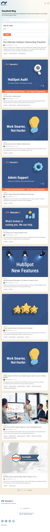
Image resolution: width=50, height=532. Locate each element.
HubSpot (5, 53)
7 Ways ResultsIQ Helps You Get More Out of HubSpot (17, 328)
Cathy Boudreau (8, 330)
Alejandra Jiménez (9, 146)
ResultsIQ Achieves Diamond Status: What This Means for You (19, 476)
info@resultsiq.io (26, 508)
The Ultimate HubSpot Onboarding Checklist (24, 42)
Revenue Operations (13, 53)
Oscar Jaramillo (8, 479)
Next (29, 490)
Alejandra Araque (8, 196)
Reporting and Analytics (36, 386)
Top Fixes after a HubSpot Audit (11, 96)
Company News (12, 337)
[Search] (45, 3)
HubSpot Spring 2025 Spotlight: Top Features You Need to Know (20, 280)
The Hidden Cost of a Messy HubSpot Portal (15, 232)
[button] (48, 3)
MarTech (11, 153)
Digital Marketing (22, 53)
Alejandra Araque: (8, 45)
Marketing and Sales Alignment (23, 105)
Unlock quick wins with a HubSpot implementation (16, 144)
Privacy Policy (4, 525)
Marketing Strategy (21, 386)
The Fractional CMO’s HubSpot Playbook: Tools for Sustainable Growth (22, 427)
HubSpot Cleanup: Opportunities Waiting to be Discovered (18, 194)
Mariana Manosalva (9, 98)
